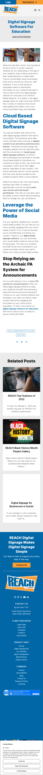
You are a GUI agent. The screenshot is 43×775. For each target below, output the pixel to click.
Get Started (28, 2)
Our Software (22, 651)
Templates (21, 630)
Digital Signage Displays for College (21, 331)
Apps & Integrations (21, 654)
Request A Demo (21, 681)
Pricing (21, 646)
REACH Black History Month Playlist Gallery (21, 450)
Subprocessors (21, 660)
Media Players (21, 657)
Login (8, 2)
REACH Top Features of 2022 (21, 397)
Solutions (21, 633)
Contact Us (21, 565)
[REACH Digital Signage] (11, 10)
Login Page (21, 624)
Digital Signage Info (21, 649)
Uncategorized (21, 37)
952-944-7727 (23, 607)
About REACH (21, 673)
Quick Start (21, 627)
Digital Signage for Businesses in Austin (21, 504)
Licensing (21, 684)
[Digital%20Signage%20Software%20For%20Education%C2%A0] (17, 342)
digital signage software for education (20, 309)
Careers (21, 670)
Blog (21, 676)
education (21, 335)
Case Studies (21, 635)
